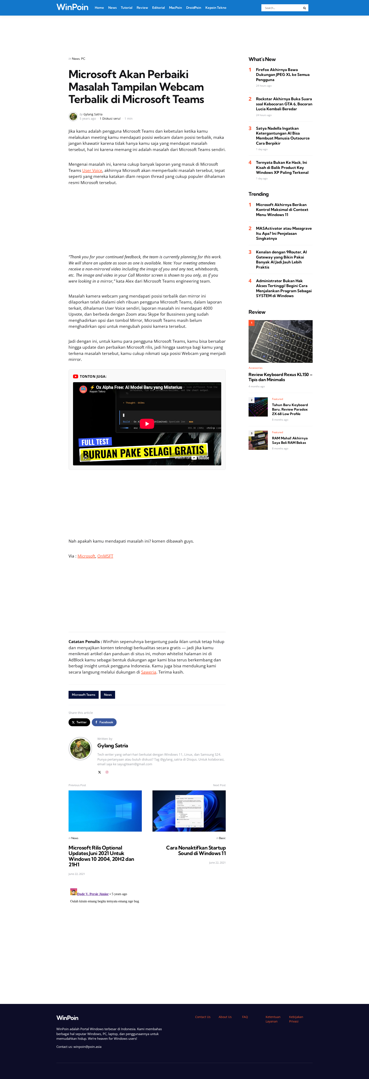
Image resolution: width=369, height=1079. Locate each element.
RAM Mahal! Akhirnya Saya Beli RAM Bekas (290, 440)
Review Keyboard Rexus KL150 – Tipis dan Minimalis (280, 377)
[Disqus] (147, 940)
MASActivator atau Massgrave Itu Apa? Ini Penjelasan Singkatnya (284, 233)
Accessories (255, 368)
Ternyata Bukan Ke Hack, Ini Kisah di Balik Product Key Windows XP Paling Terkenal (282, 167)
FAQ (245, 1017)
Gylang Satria (92, 114)
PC (83, 59)
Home (99, 8)
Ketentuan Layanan (273, 1019)
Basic (222, 838)
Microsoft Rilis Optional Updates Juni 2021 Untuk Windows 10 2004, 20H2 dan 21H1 (101, 856)
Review (142, 8)
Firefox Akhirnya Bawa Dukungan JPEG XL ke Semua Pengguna (283, 74)
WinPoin (72, 7)
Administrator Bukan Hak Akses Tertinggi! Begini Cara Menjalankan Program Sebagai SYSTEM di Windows (284, 288)
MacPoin (175, 8)
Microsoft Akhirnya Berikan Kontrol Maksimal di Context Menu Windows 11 (282, 209)
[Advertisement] (184, 30)
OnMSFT (105, 556)
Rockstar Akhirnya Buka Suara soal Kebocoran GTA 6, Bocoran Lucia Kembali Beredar (284, 104)
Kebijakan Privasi (296, 1019)
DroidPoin (193, 8)
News (112, 8)
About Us (225, 1017)
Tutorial (126, 8)
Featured (277, 399)
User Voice (92, 170)
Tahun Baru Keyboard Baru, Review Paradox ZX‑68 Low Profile (290, 409)
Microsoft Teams (83, 695)
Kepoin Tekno (215, 8)
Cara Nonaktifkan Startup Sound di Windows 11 (196, 850)
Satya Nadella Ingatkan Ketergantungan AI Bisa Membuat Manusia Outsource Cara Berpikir (283, 136)
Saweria (148, 672)
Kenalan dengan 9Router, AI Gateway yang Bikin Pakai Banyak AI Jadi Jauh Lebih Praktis (281, 260)
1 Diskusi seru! (110, 118)
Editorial (158, 8)
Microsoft (86, 556)
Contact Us (203, 1017)
